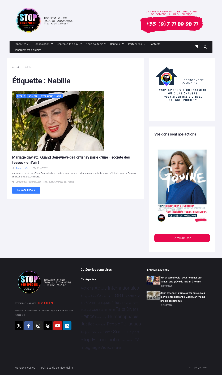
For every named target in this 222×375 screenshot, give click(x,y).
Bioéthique (132, 296)
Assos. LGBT (110, 295)
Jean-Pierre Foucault (46, 182)
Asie (93, 296)
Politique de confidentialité (57, 367)
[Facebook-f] (28, 325)
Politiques (131, 324)
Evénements (107, 309)
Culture (116, 302)
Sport (134, 332)
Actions (87, 288)
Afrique (85, 296)
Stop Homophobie (51, 96)
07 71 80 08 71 (45, 303)
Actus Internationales (117, 288)
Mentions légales (25, 367)
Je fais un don (182, 238)
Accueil (15, 67)
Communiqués (98, 302)
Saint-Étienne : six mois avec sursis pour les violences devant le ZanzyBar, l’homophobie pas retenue (183, 297)
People (21, 96)
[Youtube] (57, 325)
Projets (85, 332)
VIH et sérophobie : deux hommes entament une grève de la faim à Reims (181, 279)
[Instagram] (38, 325)
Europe (92, 309)
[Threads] (48, 325)
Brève (83, 303)
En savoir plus (26, 190)
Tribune (130, 340)
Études (116, 348)
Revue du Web (22, 168)
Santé (107, 332)
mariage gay (61, 182)
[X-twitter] (19, 325)
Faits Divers (127, 309)
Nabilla (71, 182)
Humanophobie (123, 316)
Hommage (101, 317)
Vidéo (105, 347)
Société (32, 96)
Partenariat (100, 324)
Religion (96, 332)
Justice (88, 323)
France (88, 316)
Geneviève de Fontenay (26, 182)
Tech (123, 340)
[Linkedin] (67, 325)
